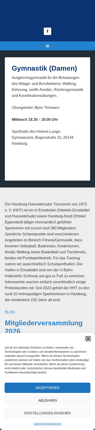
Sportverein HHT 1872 (47, 16)
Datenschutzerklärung (47, 423)
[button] (88, 338)
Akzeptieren (47, 388)
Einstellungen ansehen (47, 413)
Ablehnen (47, 400)
